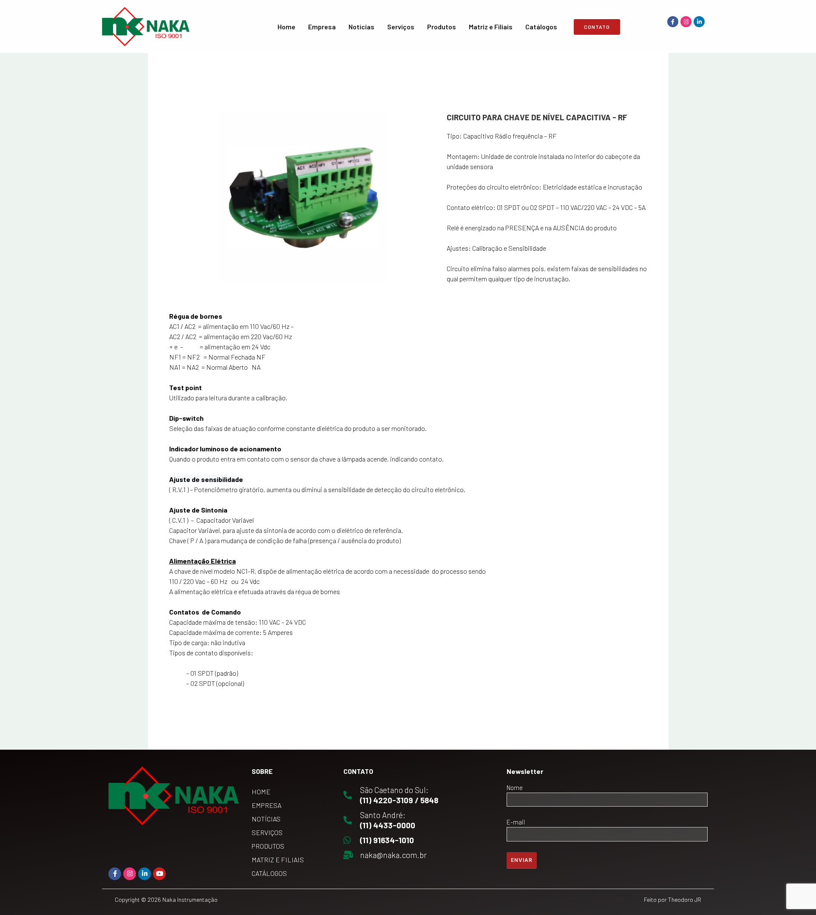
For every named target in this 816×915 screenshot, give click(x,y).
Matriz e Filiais (491, 27)
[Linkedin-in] (699, 21)
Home (286, 27)
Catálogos (541, 27)
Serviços (400, 27)
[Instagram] (685, 21)
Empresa (322, 27)
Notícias (361, 27)
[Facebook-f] (672, 21)
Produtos (441, 27)
